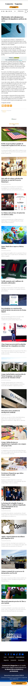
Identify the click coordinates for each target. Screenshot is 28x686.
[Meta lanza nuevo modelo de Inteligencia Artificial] (14, 398)
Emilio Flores (8, 147)
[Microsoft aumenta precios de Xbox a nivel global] (14, 591)
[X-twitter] (5, 654)
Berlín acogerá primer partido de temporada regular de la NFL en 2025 (13, 144)
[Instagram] (11, 654)
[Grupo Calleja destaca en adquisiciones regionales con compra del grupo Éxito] (14, 432)
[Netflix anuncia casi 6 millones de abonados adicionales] (14, 269)
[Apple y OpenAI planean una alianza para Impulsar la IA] (14, 526)
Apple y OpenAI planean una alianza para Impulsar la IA (13, 537)
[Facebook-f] (8, 654)
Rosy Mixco (4, 110)
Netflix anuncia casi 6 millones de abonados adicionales (12, 282)
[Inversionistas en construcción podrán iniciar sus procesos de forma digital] (14, 300)
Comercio (11, 657)
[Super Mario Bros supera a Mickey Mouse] (14, 234)
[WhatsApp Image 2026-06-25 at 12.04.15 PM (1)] (14, 628)
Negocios (4, 111)
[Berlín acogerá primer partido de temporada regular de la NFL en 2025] (14, 134)
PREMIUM (20, 11)
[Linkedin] (20, 654)
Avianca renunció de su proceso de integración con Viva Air (12, 572)
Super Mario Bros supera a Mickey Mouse (12, 247)
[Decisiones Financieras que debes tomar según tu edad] (14, 463)
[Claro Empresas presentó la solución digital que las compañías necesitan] (14, 332)
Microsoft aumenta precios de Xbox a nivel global (13, 602)
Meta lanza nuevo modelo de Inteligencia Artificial (10, 411)
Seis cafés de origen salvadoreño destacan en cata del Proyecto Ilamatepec (12, 180)
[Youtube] (14, 654)
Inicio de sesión (26, 11)
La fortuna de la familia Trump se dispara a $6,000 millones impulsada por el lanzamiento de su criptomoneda (13, 505)
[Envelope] (23, 654)
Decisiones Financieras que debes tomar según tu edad (12, 474)
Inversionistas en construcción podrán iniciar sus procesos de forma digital (13, 310)
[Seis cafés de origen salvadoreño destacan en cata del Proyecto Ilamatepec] (14, 166)
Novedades (21, 660)
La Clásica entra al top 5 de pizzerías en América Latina (13, 213)
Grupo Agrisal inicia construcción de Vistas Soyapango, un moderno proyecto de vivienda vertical (13, 375)
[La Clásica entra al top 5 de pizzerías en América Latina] (14, 201)
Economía (13, 660)
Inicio (5, 657)
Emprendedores (20, 657)
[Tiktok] (17, 654)
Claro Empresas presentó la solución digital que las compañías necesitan (13, 345)
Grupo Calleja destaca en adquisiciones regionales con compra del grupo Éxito (13, 444)
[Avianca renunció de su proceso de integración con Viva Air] (14, 559)
